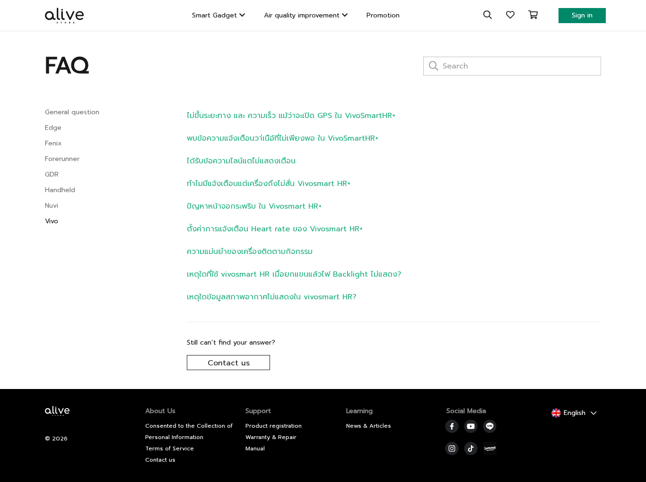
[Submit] (432, 67)
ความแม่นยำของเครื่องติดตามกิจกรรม (250, 251)
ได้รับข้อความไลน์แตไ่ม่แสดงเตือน (241, 161)
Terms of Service (169, 448)
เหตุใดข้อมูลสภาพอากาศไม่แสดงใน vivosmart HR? (272, 297)
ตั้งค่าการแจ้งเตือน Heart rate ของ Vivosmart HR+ (275, 229)
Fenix (53, 143)
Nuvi (51, 206)
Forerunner (62, 159)
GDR (52, 174)
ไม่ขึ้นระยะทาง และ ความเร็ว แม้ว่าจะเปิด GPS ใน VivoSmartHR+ (291, 115)
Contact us (229, 363)
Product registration (273, 426)
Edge (53, 128)
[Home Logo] (59, 417)
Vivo (51, 221)
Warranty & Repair (271, 437)
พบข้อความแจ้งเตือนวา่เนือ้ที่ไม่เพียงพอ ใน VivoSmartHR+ (282, 138)
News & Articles (368, 426)
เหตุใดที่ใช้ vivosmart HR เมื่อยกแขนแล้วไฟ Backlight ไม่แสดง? (294, 274)
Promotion (383, 15)
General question (72, 112)
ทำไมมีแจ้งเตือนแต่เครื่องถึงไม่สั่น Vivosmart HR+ (268, 183)
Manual (255, 448)
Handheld (60, 190)
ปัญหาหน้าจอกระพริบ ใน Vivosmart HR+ (254, 206)
